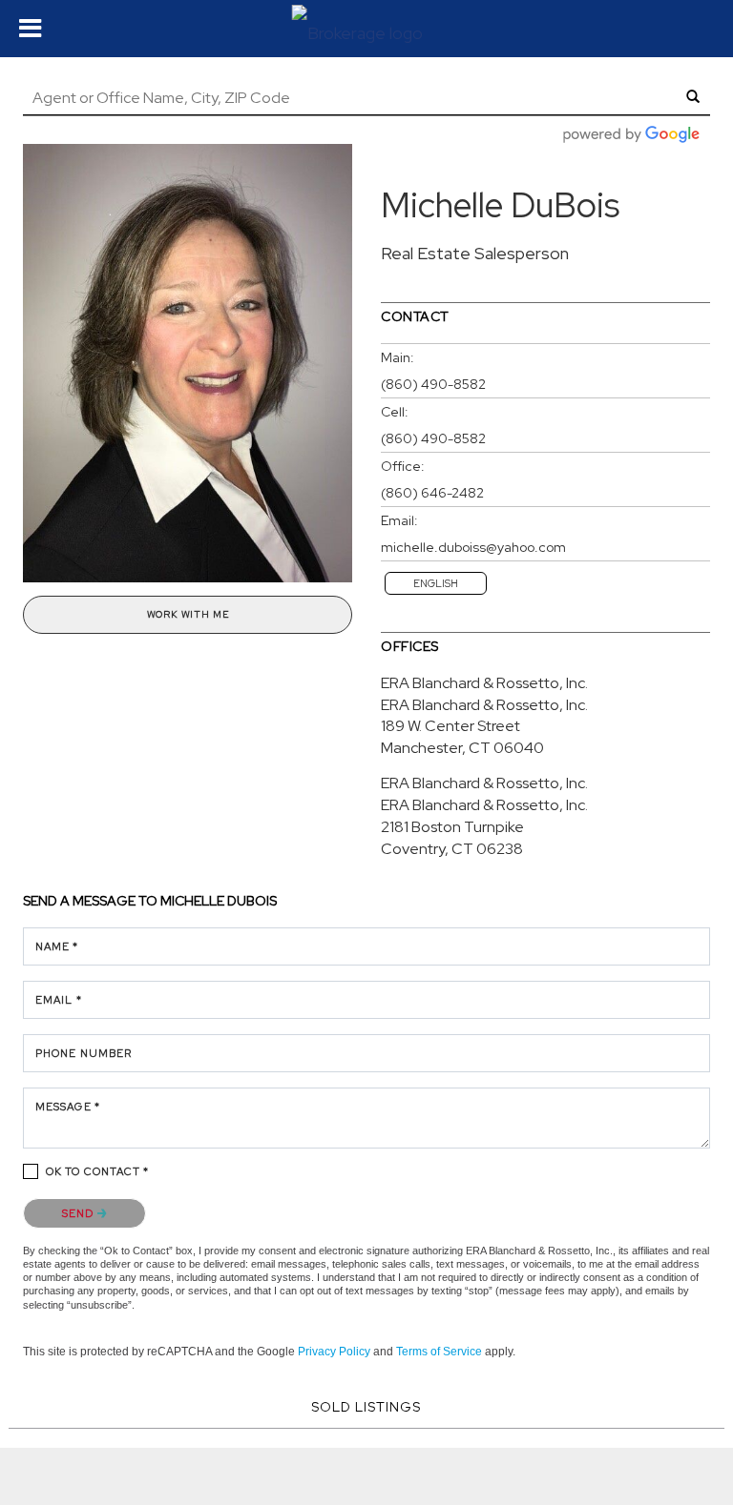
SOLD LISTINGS (366, 1406)
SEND (79, 1213)
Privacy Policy (334, 1351)
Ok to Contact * (98, 1171)
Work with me (188, 614)
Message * (67, 1106)
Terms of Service (439, 1351)
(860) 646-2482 (432, 492)
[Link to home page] (367, 28)
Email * (58, 1000)
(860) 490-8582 (433, 384)
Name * (57, 946)
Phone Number (83, 1053)
